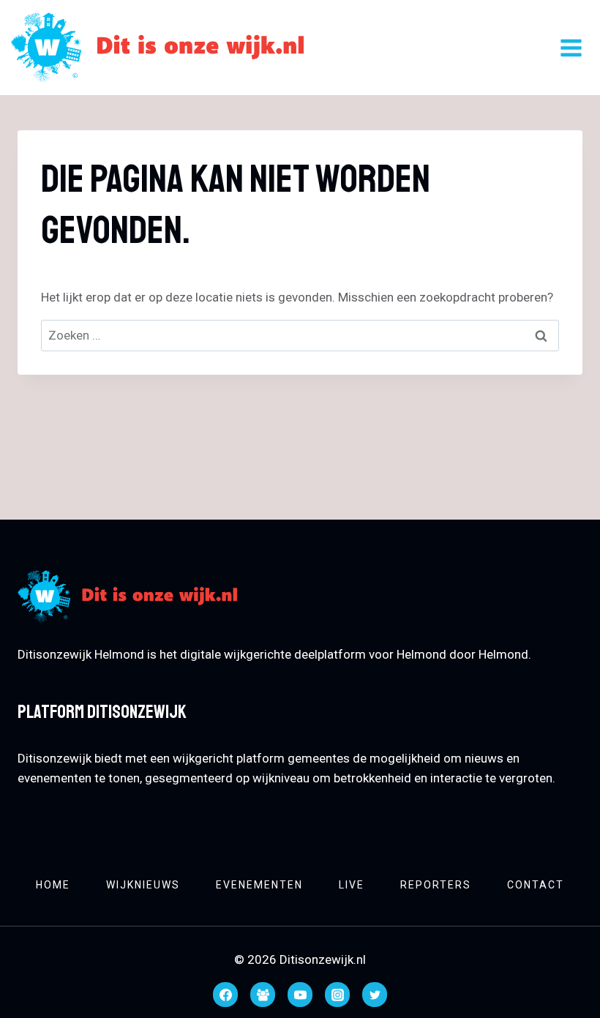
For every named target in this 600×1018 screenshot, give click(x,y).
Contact (535, 885)
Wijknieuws (143, 885)
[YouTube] (300, 994)
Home (53, 885)
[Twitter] (374, 994)
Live (351, 885)
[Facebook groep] (262, 994)
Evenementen (259, 885)
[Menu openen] (570, 47)
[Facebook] (225, 994)
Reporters (435, 885)
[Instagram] (337, 994)
